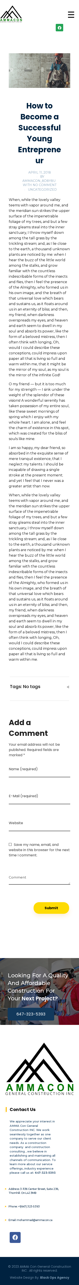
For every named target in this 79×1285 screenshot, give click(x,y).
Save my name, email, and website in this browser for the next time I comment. (39, 850)
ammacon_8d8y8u (39, 181)
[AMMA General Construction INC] (11, 13)
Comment (17, 875)
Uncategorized (42, 190)
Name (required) (23, 769)
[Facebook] (59, 27)
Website (16, 822)
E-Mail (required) (23, 796)
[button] (31, 1014)
